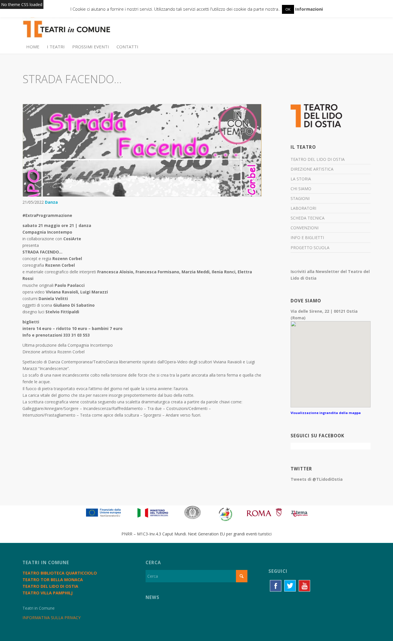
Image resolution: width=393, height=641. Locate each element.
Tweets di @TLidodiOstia (317, 479)
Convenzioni (304, 227)
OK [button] (288, 9)
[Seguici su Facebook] (275, 586)
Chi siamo (301, 188)
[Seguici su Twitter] (290, 586)
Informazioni (309, 9)
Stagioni (300, 198)
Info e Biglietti (307, 237)
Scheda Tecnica (308, 218)
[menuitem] (32, 46)
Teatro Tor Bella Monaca (52, 579)
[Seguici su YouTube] (304, 586)
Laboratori (303, 208)
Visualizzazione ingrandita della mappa (326, 413)
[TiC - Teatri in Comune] (66, 26)
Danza (51, 202)
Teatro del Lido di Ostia (318, 159)
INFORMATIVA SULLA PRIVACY (51, 617)
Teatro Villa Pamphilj (47, 593)
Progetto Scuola (310, 247)
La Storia (301, 179)
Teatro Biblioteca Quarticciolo (59, 573)
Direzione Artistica (312, 169)
